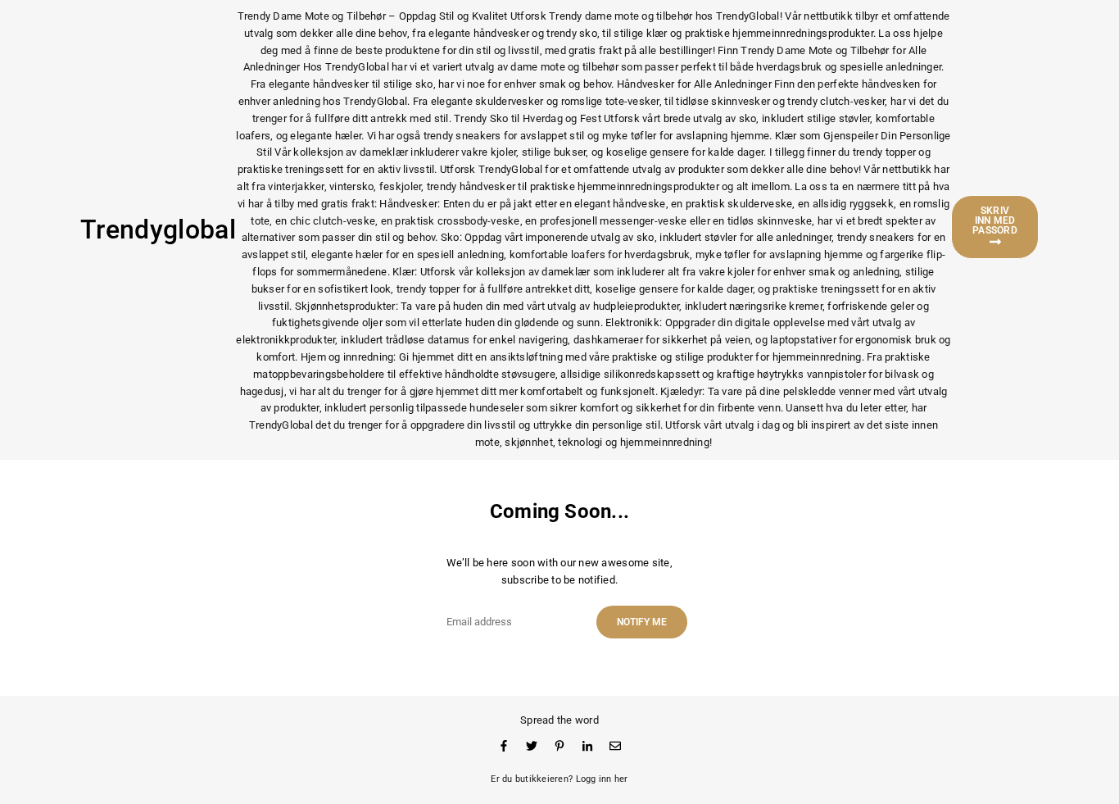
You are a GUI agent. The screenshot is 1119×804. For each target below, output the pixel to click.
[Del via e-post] (615, 746)
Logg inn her (602, 779)
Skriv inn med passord (994, 220)
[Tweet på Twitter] (532, 746)
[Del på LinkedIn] (587, 746)
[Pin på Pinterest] (559, 746)
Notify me (642, 622)
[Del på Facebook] (504, 746)
